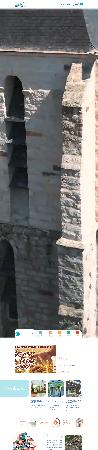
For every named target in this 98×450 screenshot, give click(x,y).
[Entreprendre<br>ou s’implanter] (50, 332)
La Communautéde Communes (40, 336)
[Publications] (68, 332)
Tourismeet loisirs (60, 336)
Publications (68, 335)
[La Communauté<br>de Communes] (40, 332)
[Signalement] (77, 332)
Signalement (77, 335)
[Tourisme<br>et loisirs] (59, 332)
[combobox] (65, 4)
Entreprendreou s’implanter (51, 336)
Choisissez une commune (54, 436)
